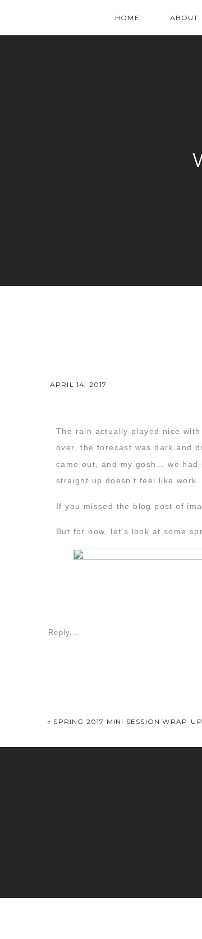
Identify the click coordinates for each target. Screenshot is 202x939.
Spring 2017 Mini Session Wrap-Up (127, 721)
